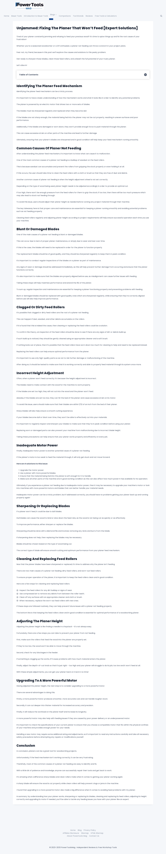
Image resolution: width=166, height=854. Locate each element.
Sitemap (85, 833)
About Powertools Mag (77, 836)
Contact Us (94, 836)
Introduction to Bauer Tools (36, 16)
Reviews (89, 16)
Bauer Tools (16, 16)
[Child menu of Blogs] (51, 19)
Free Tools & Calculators (106, 16)
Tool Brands (78, 16)
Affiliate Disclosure (71, 833)
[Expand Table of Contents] (145, 74)
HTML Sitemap (97, 833)
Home (6, 16)
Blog (80, 830)
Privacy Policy (90, 830)
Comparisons (65, 16)
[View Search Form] (161, 16)
